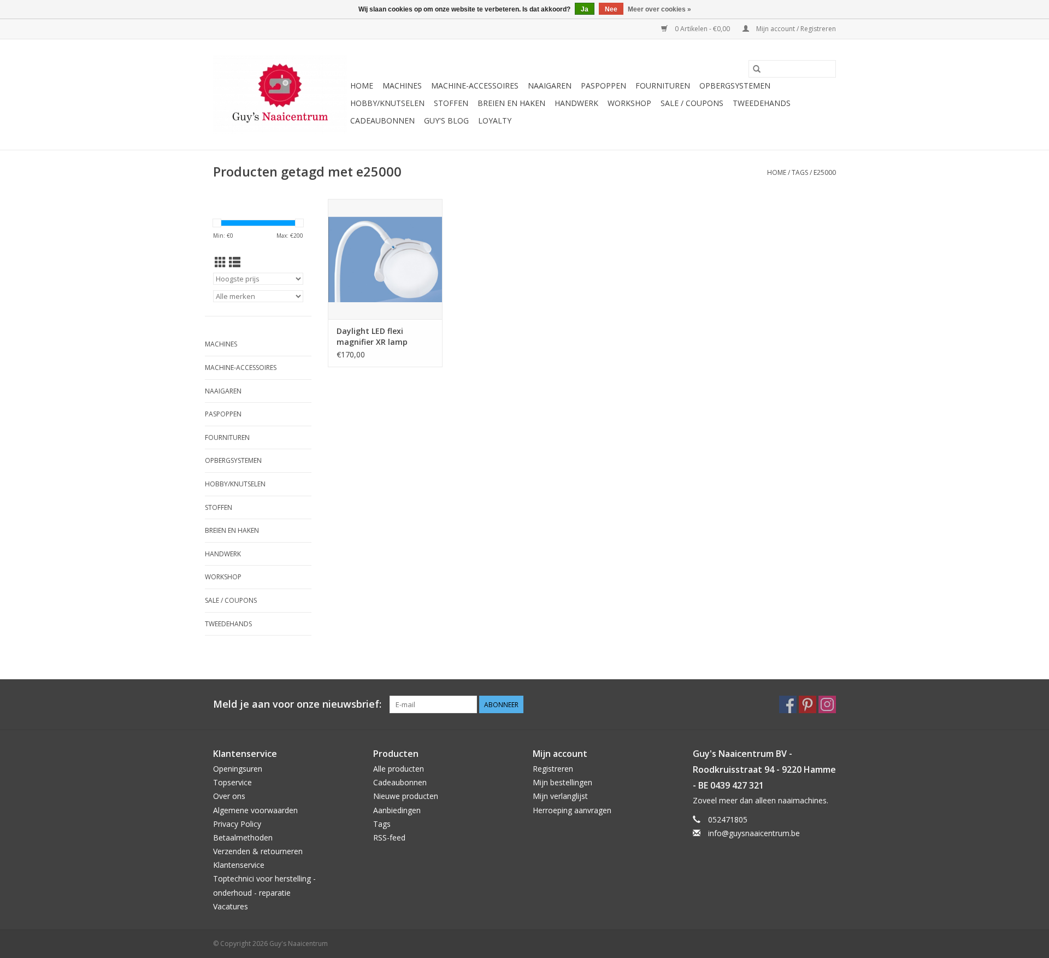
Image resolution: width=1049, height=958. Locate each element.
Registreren (553, 768)
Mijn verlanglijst (560, 796)
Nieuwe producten (405, 796)
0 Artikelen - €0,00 (702, 28)
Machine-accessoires (474, 85)
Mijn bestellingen (562, 782)
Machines (402, 85)
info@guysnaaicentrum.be (754, 833)
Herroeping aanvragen (572, 810)
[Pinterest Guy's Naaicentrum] (807, 704)
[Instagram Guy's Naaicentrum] (827, 704)
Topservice (232, 782)
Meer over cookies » (659, 9)
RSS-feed (389, 837)
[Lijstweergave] (234, 262)
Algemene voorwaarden (255, 810)
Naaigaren (549, 85)
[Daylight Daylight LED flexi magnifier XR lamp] (385, 259)
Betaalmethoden (243, 837)
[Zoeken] (757, 69)
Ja (584, 9)
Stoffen (451, 103)
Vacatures (230, 906)
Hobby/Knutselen (387, 103)
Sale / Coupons (692, 103)
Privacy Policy (237, 824)
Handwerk (576, 103)
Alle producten (398, 768)
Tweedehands (762, 103)
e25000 (825, 172)
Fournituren (662, 85)
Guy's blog (446, 120)
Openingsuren (237, 768)
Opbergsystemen (734, 85)
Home (361, 85)
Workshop (629, 103)
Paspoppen (603, 85)
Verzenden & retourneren (258, 851)
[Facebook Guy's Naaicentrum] (788, 704)
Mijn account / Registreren (795, 28)
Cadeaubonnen (382, 120)
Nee (611, 9)
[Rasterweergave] (220, 262)
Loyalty (494, 120)
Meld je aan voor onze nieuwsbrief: (297, 704)
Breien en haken (511, 103)
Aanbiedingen (397, 810)
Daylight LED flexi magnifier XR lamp (372, 336)
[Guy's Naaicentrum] (280, 94)
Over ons (229, 796)
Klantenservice (238, 865)
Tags (800, 172)
